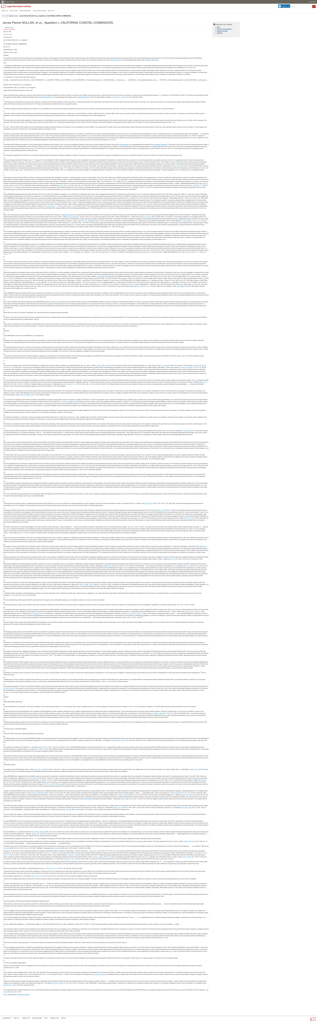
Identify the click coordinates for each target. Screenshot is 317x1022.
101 (48, 747)
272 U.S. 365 (186, 221)
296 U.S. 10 (186, 566)
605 (4, 782)
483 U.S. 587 (202, 780)
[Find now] (314, 6)
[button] (314, 6)
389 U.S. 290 (107, 566)
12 (52, 654)
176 (68, 185)
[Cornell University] (3, 2)
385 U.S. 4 (137, 286)
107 (122, 97)
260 (78, 217)
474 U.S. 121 (50, 868)
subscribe (219, 33)
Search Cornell (312, 1)
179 (41, 876)
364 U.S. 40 (117, 807)
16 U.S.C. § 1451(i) (9, 688)
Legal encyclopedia (39, 10)
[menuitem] (4, 11)
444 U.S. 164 (62, 185)
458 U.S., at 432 (192, 185)
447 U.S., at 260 (87, 221)
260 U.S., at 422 (32, 613)
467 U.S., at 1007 (130, 613)
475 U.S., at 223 (98, 857)
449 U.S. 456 (186, 367)
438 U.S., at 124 (160, 510)
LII (3, 16)
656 (190, 807)
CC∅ (5, 995)
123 (70, 809)
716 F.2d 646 (101, 276)
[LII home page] (313, 1019)
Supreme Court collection (224, 29)
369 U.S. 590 (124, 799)
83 (192, 518)
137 (193, 841)
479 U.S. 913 (116, 97)
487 (128, 795)
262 (93, 221)
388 (4, 384)
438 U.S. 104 (145, 217)
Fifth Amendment (115, 60)
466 (191, 367)
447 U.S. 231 (47, 206)
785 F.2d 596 (180, 286)
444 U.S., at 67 (189, 611)
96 (76, 855)
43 (7, 548)
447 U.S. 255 (72, 217)
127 (150, 217)
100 (106, 365)
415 (151, 503)
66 (176, 559)
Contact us (26, 1018)
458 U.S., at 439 (190, 252)
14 (65, 691)
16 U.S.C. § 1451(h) (188, 431)
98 (166, 365)
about (218, 27)
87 (142, 286)
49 (122, 807)
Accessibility (6, 1018)
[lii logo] (19, 6)
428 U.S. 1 (72, 855)
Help (46, 1018)
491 (71, 384)
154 (98, 851)
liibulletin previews (222, 31)
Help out (50, 10)
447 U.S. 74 (187, 518)
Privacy (63, 1018)
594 (60, 848)
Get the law (13, 10)
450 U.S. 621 (42, 747)
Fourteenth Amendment (152, 60)
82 (130, 799)
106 (181, 166)
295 (113, 566)
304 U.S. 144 (93, 851)
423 (191, 795)
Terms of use (54, 1018)
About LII (4, 10)
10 (142, 617)
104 (90, 584)
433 (7, 185)
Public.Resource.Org (23, 995)
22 (191, 566)
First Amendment (86, 799)
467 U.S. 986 (84, 584)
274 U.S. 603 (200, 365)
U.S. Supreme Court (12, 16)
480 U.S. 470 (65, 384)
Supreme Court (9, 27)
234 (53, 206)
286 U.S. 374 (203, 382)
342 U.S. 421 (185, 795)
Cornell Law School (9, 2)
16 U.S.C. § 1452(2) (67, 401)
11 (25, 652)
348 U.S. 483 (122, 795)
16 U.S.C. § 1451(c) (100, 974)
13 (201, 672)
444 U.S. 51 (171, 559)
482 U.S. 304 (119, 740)
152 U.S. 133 (187, 841)
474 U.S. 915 (175, 166)
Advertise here (37, 1018)
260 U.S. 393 (145, 503)
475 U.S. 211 (47, 853)
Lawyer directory (25, 10)
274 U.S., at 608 (24, 395)
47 (192, 221)
